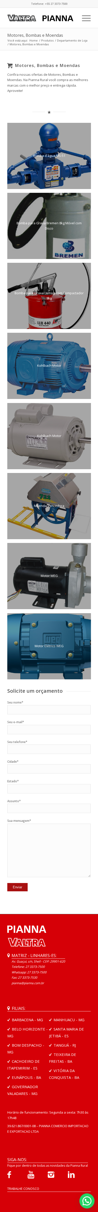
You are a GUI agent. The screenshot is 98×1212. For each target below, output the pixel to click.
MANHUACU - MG (69, 1019)
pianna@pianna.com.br (28, 983)
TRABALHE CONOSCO (23, 1188)
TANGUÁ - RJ (65, 1045)
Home (33, 40)
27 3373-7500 (36, 972)
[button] (86, 1200)
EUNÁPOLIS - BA (26, 1077)
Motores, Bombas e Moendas (35, 35)
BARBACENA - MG (27, 1019)
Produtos (47, 40)
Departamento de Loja (72, 40)
